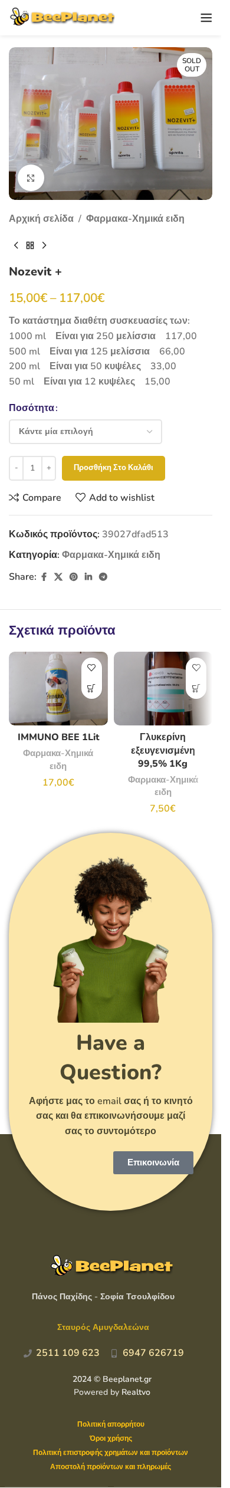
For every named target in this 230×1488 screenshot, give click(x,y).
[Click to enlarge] (31, 178)
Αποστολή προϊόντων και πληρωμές (110, 1466)
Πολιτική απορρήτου (110, 1424)
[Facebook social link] (44, 577)
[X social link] (58, 577)
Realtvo (135, 1392)
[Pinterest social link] (73, 577)
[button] (91, 688)
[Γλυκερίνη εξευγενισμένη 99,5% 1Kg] (163, 689)
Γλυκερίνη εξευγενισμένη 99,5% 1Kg (163, 750)
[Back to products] (30, 246)
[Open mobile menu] (206, 17)
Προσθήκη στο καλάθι (113, 467)
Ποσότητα (31, 408)
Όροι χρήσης (111, 1438)
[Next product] (44, 246)
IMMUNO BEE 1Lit (58, 737)
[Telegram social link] (103, 577)
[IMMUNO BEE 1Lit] (58, 689)
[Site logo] (61, 17)
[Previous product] (16, 246)
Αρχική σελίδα (41, 218)
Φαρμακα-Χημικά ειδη (135, 218)
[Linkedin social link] (88, 577)
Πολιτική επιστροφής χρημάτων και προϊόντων (110, 1452)
